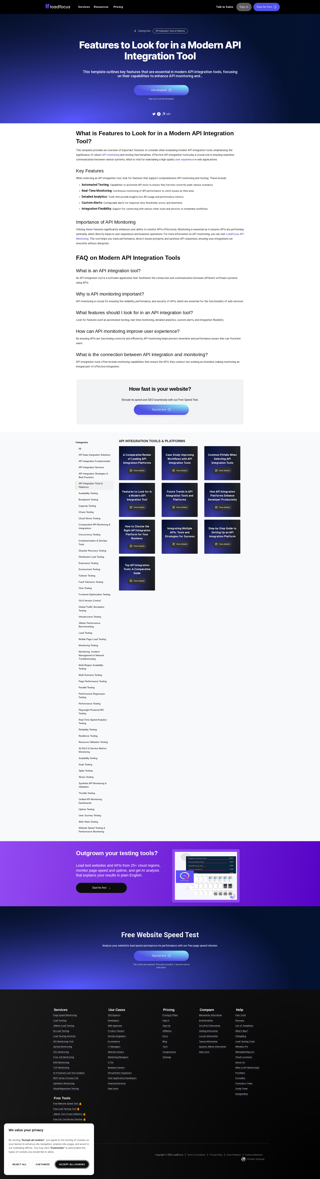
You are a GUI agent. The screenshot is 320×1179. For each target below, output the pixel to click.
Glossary (239, 1020)
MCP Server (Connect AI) (65, 1078)
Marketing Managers (118, 1057)
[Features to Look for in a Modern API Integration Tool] (154, 114)
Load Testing (59, 1020)
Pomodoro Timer (243, 1083)
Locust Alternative (208, 1036)
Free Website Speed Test (65, 1103)
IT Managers (114, 1046)
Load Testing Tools (245, 1041)
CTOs (111, 1062)
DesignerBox (241, 1094)
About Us (240, 1062)
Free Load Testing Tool (64, 1109)
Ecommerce (114, 1041)
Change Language (255, 1159)
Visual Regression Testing (66, 1088)
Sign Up (166, 1025)
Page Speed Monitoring (65, 1015)
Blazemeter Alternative (210, 1015)
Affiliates (167, 1031)
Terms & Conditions (196, 1155)
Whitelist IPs (241, 1046)
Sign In (244, 6)
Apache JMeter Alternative (212, 1046)
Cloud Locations (243, 1057)
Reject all (19, 1164)
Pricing (118, 6)
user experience (184, 159)
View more (113, 1088)
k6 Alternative (206, 1020)
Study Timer (241, 1088)
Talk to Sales (224, 6)
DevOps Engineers (117, 1036)
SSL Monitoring (61, 1052)
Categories (144, 30)
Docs (165, 1036)
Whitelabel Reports (244, 1052)
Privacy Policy (216, 1155)
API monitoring (111, 154)
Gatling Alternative (208, 1031)
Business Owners (116, 1067)
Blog (164, 1041)
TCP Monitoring (61, 1067)
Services (84, 6)
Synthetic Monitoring (63, 1083)
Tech (165, 1046)
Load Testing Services (64, 1036)
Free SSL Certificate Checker (67, 1119)
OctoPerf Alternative (209, 1025)
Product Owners (116, 1031)
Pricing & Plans (170, 1015)
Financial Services (117, 1083)
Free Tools (240, 1015)
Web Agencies (115, 1025)
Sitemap (166, 1057)
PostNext (240, 1073)
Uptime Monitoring (62, 1046)
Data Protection (233, 1155)
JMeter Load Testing (63, 1025)
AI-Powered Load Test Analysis (68, 1073)
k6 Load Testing (61, 1031)
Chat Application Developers (122, 1078)
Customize (43, 1164)
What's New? (241, 1031)
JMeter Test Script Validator (67, 1114)
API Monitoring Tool (63, 1041)
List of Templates (244, 1025)
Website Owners (116, 1052)
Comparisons (169, 1052)
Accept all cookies (72, 1164)
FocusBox (240, 1078)
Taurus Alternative (208, 1041)
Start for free (264, 6)
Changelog (240, 1036)
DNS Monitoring (61, 1062)
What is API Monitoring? (247, 1067)
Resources (101, 6)
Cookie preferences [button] (254, 1155)
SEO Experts (114, 1015)
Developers (113, 1020)
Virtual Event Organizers (120, 1073)
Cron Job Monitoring (63, 1057)
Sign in (165, 1020)
